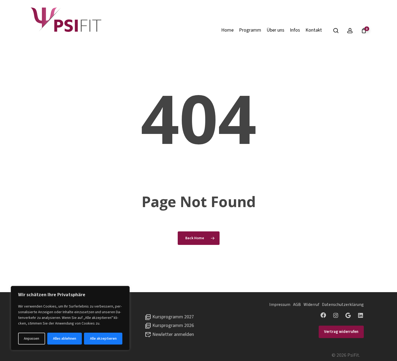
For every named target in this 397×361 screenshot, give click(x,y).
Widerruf (311, 305)
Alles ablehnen (64, 338)
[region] (70, 318)
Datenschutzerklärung (343, 305)
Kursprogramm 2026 (173, 325)
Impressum (279, 305)
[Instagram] (335, 315)
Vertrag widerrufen (341, 332)
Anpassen (31, 338)
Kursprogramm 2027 (173, 316)
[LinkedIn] (360, 315)
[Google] (348, 315)
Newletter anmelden (173, 334)
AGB (297, 305)
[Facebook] (323, 315)
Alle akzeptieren (103, 338)
